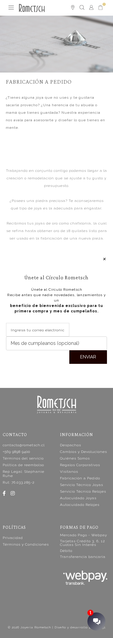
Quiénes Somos (75, 458)
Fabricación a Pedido (80, 478)
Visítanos (69, 471)
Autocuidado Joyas (78, 498)
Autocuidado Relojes (79, 505)
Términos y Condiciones (26, 544)
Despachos (70, 445)
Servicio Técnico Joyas (81, 485)
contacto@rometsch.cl (24, 445)
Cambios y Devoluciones (83, 452)
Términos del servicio (23, 458)
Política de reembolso (23, 465)
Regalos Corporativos (80, 465)
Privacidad (13, 538)
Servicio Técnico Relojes (83, 491)
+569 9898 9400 (16, 452)
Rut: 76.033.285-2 (19, 482)
